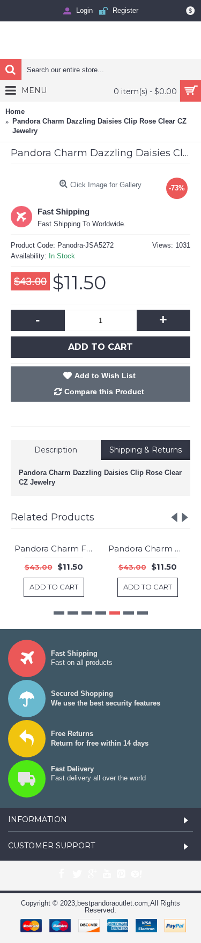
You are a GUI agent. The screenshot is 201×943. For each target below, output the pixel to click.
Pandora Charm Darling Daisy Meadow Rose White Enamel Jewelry (94, 548)
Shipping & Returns (145, 450)
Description (55, 450)
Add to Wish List (105, 375)
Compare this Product (104, 391)
